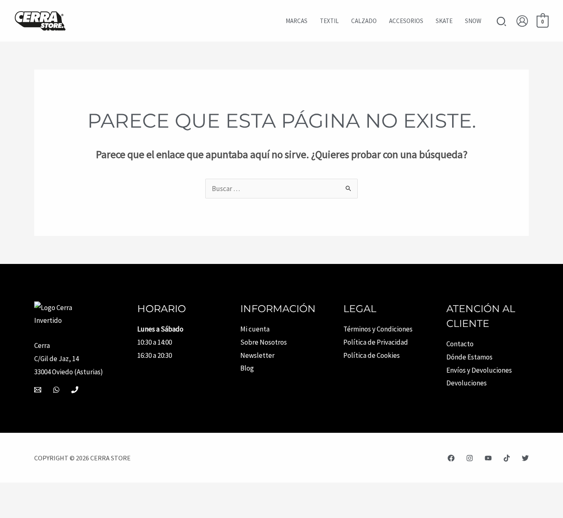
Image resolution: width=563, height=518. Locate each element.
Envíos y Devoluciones (479, 370)
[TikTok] (506, 458)
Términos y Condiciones (378, 329)
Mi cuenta (255, 329)
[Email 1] (37, 389)
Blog (247, 368)
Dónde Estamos (469, 357)
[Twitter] (525, 458)
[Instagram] (469, 458)
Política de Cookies (371, 355)
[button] (502, 22)
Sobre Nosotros (263, 342)
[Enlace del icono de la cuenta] (522, 21)
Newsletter (257, 355)
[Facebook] (451, 458)
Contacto (460, 343)
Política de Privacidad (375, 342)
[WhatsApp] (56, 389)
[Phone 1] (74, 389)
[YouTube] (488, 458)
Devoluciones (466, 382)
